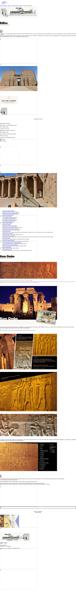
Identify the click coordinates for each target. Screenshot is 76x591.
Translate (9, 546)
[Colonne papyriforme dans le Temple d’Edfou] (11, 242)
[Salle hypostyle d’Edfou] (7, 233)
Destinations (4, 2)
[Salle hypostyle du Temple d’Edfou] (9, 244)
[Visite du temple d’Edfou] (7, 222)
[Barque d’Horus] (5, 238)
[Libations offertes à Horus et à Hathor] (9, 228)
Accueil (3, 1)
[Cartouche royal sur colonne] (8, 235)
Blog (3, 3)
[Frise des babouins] (6, 247)
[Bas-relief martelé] (6, 224)
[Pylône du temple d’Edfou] (7, 210)
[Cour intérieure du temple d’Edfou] (9, 217)
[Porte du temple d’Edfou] (7, 215)
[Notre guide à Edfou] (6, 249)
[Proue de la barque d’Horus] (8, 240)
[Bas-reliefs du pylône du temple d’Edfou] (10, 213)
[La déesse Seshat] (6, 231)
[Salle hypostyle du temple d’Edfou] (9, 226)
